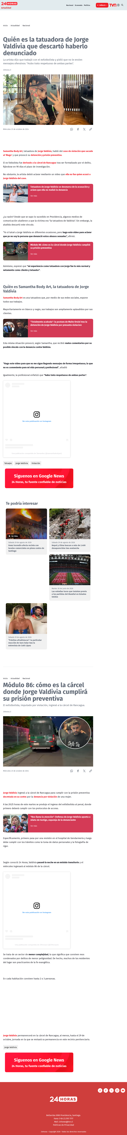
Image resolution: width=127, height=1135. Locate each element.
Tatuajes (8, 463)
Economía (78, 5)
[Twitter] (84, 129)
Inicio (5, 25)
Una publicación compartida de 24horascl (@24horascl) (37, 945)
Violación (36, 463)
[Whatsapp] (71, 129)
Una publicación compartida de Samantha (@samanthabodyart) (37, 453)
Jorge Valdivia (22, 463)
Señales (102, 5)
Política (87, 5)
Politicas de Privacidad (63, 1124)
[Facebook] (77, 129)
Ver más (34, 196)
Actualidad (15, 25)
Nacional (69, 5)
